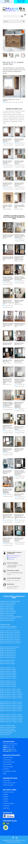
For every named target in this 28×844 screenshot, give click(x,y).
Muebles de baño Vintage (6, 608)
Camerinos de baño (5, 734)
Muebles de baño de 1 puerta (7, 681)
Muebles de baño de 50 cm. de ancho (10, 630)
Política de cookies (8, 785)
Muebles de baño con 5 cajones (8, 674)
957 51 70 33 (11, 555)
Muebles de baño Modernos (7, 604)
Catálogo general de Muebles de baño (10, 601)
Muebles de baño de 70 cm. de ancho (10, 634)
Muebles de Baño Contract (7, 662)
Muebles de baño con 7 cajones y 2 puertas (11, 721)
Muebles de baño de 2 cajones (8, 669)
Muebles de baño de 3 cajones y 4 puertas (11, 707)
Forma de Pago (8, 764)
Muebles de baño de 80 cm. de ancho (10, 636)
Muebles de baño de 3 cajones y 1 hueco (10, 710)
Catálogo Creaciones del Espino (8, 628)
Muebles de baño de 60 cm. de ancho (10, 632)
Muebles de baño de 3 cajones (8, 671)
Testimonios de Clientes (10, 771)
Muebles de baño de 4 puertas (8, 686)
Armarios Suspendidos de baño (8, 731)
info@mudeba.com (12, 557)
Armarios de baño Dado (6, 732)
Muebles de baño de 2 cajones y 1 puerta (11, 692)
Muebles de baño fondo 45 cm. (8, 652)
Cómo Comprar (8, 760)
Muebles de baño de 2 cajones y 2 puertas (11, 694)
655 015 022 (17, 555)
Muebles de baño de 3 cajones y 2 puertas (11, 703)
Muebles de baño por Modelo (7, 603)
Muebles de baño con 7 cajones (8, 678)
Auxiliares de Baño (9, 792)
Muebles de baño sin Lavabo (7, 663)
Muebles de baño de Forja (7, 620)
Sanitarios (6, 805)
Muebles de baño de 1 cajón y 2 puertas (10, 691)
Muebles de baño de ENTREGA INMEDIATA (11, 617)
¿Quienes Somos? (8, 757)
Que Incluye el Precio (9, 762)
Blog (5, 773)
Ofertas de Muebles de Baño (7, 660)
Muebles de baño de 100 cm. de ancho (10, 639)
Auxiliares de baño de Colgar (7, 725)
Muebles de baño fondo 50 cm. (8, 654)
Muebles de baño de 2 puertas (8, 682)
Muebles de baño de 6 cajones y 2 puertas (11, 720)
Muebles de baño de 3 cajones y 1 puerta (11, 702)
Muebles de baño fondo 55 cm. (8, 655)
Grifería (6, 801)
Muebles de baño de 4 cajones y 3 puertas (11, 716)
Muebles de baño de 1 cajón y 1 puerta (10, 689)
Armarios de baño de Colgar (7, 729)
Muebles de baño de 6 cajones (8, 676)
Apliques (6, 796)
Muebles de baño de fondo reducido (9, 647)
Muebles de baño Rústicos (7, 606)
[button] (22, 31)
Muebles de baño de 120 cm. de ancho (10, 641)
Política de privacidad (9, 782)
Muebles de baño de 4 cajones (8, 673)
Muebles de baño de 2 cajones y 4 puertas (11, 696)
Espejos (6, 794)
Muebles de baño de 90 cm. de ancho (10, 637)
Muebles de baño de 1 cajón (7, 667)
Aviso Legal (7, 780)
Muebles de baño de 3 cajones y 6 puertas (11, 709)
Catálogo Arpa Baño (5, 624)
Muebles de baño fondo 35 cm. (8, 648)
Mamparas (6, 808)
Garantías (6, 769)
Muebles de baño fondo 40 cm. (8, 650)
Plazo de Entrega (8, 766)
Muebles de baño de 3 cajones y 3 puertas (11, 705)
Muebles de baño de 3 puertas (8, 684)
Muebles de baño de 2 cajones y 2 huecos (11, 698)
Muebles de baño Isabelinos (7, 610)
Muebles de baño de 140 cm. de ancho (10, 643)
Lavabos (6, 799)
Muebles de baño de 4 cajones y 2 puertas (11, 714)
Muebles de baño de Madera (7, 618)
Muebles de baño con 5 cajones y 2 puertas (11, 718)
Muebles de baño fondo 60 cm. (8, 657)
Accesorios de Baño (9, 803)
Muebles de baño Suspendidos (8, 611)
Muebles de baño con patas (7, 613)
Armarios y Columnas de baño (8, 727)
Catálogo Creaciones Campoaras (8, 626)
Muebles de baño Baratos (6, 615)
